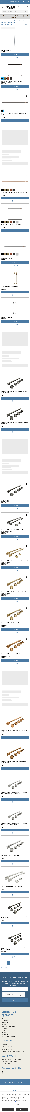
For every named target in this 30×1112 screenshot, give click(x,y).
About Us (4, 1032)
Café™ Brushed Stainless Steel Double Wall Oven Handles (13, 224)
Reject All (8, 1109)
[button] (2, 7)
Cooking (16, 20)
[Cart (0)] (27, 7)
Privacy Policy (15, 1090)
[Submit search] (26, 11)
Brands (4, 1024)
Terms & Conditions (15, 1088)
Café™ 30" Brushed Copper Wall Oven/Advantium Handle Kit (14, 192)
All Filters (8, 27)
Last (21, 962)
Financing (4, 1028)
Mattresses (5, 1022)
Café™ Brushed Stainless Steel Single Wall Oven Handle (13, 256)
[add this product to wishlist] (27, 34)
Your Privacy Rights (15, 1104)
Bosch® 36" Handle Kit (6, 49)
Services (4, 1030)
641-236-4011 (10, 1049)
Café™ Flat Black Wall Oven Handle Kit (9, 316)
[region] (15, 1102)
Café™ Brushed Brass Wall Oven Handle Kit (10, 286)
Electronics (5, 1020)
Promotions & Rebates (8, 1026)
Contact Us (5, 1034)
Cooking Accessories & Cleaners (8, 22)
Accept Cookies (22, 1109)
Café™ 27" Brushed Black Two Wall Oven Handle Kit (12, 81)
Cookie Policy (15, 1101)
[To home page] (10, 7)
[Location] (19, 7)
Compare (16, 57)
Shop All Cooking (23, 20)
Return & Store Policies (8, 1036)
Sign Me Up (15, 1000)
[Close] (28, 1094)
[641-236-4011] (23, 7)
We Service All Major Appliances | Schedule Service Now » (15, 2)
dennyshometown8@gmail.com (14, 1051)
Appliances (9, 20)
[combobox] (22, 28)
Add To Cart (15, 54)
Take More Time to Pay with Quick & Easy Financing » (16, 16)
